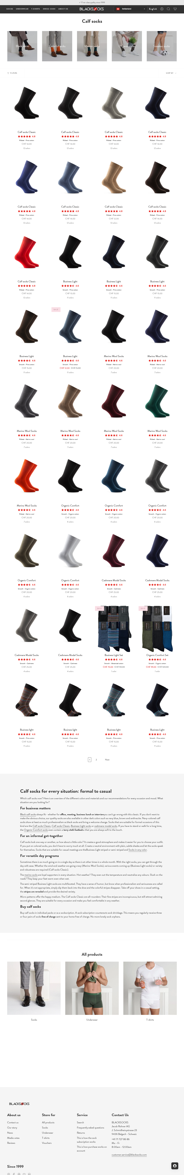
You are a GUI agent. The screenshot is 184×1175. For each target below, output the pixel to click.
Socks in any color (138, 850)
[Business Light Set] (113, 628)
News (10, 1133)
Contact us (12, 1122)
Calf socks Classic (42, 826)
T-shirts (45, 1138)
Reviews (11, 1143)
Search (80, 1122)
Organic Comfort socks (36, 830)
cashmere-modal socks (105, 826)
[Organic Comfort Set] (157, 628)
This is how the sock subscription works (87, 1140)
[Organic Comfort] (70, 479)
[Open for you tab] (174, 1165)
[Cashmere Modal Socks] (113, 554)
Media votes (13, 1138)
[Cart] (175, 8)
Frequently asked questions (90, 1127)
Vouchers (46, 1143)
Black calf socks (28, 814)
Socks (45, 1127)
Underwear (47, 1133)
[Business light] (26, 703)
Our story (12, 1127)
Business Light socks (81, 826)
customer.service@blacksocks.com (129, 1155)
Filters (13, 73)
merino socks (31, 875)
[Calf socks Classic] (26, 105)
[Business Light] (70, 255)
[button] (10, 9)
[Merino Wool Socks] (113, 329)
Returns (81, 1133)
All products (48, 1122)
